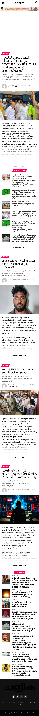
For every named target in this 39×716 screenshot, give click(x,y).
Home (3, 702)
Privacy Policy (11, 702)
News (35, 702)
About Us (29, 702)
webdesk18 (13, 281)
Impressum (21, 702)
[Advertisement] (19, 31)
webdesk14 (13, 87)
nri (20, 705)
